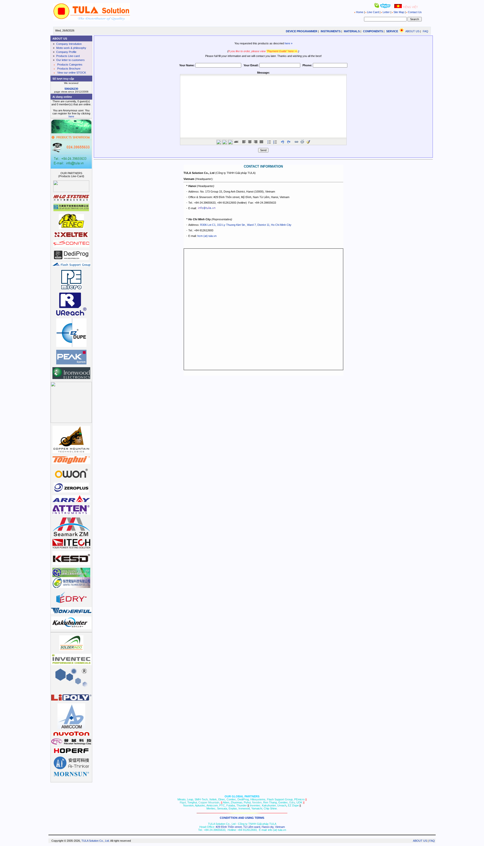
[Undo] (283, 142)
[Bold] (219, 142)
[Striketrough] (236, 142)
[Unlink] (302, 142)
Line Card (373, 12)
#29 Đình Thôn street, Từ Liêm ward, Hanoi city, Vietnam (250, 826)
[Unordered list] (269, 142)
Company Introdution (68, 43)
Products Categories (69, 64)
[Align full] (261, 142)
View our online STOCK (71, 72)
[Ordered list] (275, 142)
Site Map (399, 12)
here (71, 116)
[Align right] (255, 142)
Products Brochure (68, 68)
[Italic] (224, 142)
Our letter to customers (70, 59)
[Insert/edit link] (296, 142)
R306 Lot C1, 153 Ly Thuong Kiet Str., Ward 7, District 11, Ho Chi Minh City (245, 224)
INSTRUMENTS (330, 31)
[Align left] (244, 142)
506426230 (71, 88)
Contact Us (414, 12)
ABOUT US (412, 31)
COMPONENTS (373, 31)
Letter (386, 12)
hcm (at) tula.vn (207, 235)
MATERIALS (351, 31)
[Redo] (288, 142)
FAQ (425, 31)
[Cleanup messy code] (308, 142)
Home (359, 12)
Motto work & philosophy (70, 47)
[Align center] (250, 142)
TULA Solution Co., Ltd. (95, 840)
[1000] (91, 19)
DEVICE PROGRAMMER (301, 31)
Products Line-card (67, 55)
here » (288, 43)
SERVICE (392, 31)
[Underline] (230, 142)
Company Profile (65, 51)
